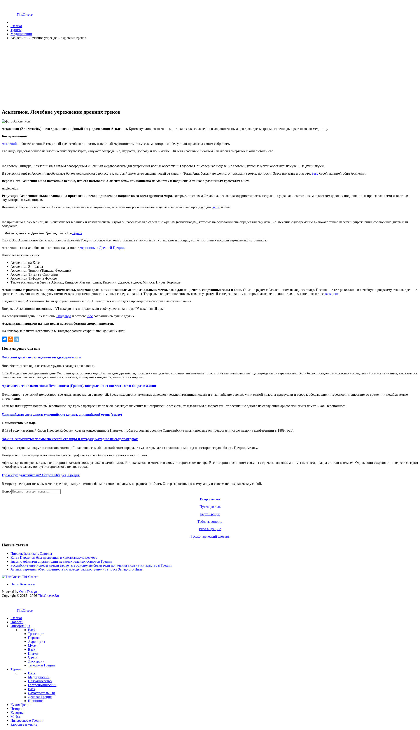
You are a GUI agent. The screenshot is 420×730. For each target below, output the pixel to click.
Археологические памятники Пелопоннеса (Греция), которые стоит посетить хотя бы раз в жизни (79, 386)
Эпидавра (63, 316)
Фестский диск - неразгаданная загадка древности (41, 357)
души (216, 207)
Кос (90, 316)
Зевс (315, 173)
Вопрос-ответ (210, 499)
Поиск (6, 491)
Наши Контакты (22, 584)
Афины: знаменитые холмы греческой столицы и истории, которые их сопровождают (70, 439)
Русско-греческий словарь (210, 536)
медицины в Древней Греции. (102, 248)
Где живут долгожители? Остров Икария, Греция (41, 475)
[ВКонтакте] (4, 339)
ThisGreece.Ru (48, 595)
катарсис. (332, 294)
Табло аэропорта (210, 521)
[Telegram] (16, 339)
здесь (77, 233)
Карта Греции (210, 514)
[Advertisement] (133, 74)
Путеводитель (210, 507)
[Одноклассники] (10, 339)
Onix (28, 592)
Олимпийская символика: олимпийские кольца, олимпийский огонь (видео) (62, 414)
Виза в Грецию (210, 529)
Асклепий (10, 143)
